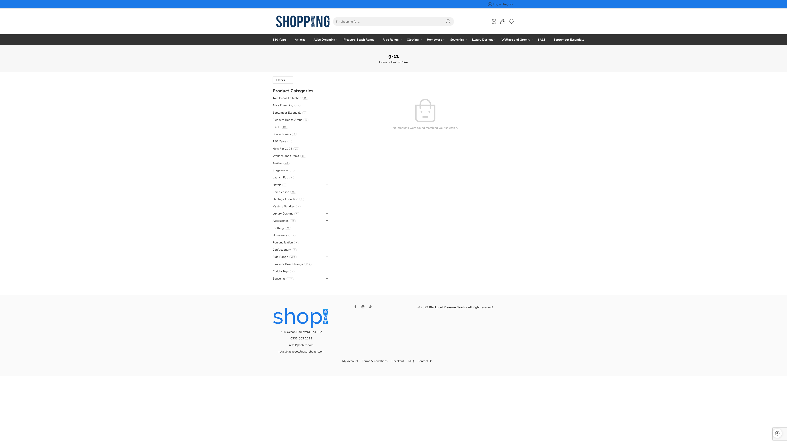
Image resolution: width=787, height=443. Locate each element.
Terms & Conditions (375, 361)
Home (383, 62)
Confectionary (284, 134)
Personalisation (285, 242)
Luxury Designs (482, 40)
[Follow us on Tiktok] (370, 306)
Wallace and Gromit (516, 40)
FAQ (411, 361)
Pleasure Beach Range (358, 40)
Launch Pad (282, 177)
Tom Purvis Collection (289, 98)
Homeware (434, 40)
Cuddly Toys (283, 271)
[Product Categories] (494, 21)
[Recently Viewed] (777, 433)
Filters (280, 80)
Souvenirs (457, 40)
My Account (350, 361)
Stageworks (283, 170)
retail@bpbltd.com (301, 345)
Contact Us (425, 361)
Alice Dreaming (324, 40)
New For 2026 (285, 149)
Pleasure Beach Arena (290, 120)
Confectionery (284, 250)
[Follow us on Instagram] (363, 307)
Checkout (397, 361)
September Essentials (569, 40)
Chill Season (284, 192)
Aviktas (300, 40)
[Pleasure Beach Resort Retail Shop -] (303, 21)
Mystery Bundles (286, 206)
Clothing (413, 40)
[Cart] (503, 21)
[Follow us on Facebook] (355, 306)
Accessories (283, 221)
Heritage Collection (287, 199)
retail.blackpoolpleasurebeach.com (301, 351)
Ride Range (391, 40)
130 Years (280, 40)
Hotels (279, 185)
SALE (541, 40)
